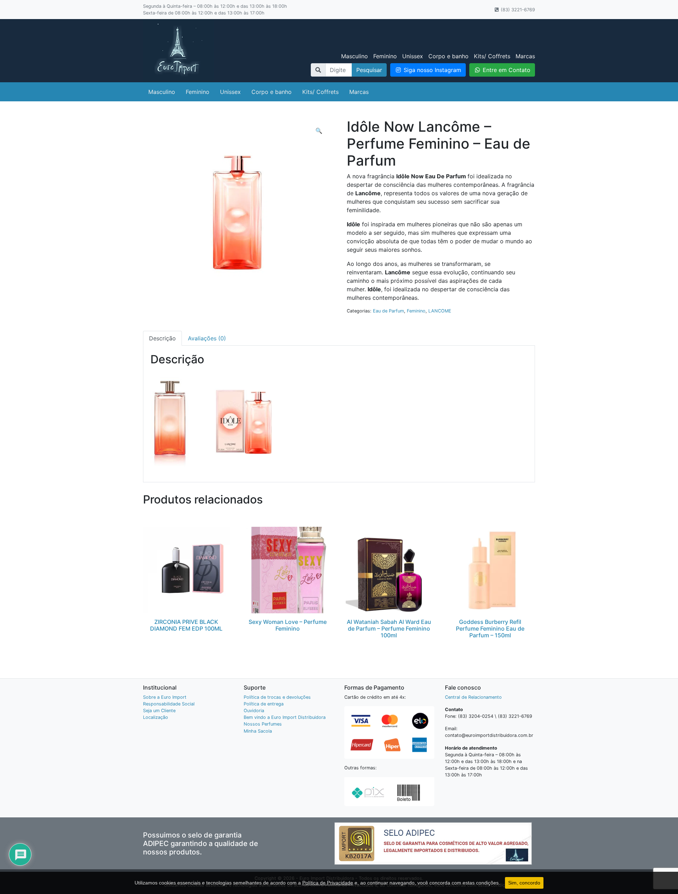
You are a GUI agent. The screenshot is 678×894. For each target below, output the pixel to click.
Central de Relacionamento (473, 697)
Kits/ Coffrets (492, 56)
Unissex (412, 56)
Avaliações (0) (207, 338)
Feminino (385, 56)
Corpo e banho (448, 56)
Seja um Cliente (159, 710)
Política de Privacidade (327, 883)
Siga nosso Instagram (431, 69)
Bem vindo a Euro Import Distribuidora (285, 717)
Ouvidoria (254, 710)
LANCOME (439, 311)
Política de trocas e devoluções (277, 697)
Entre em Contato (505, 69)
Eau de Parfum (388, 311)
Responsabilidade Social (169, 704)
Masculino (354, 56)
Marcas (525, 56)
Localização (155, 717)
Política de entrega (264, 704)
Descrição (162, 338)
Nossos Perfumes (263, 724)
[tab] (162, 338)
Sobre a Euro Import (164, 697)
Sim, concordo (524, 883)
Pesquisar (369, 69)
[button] (319, 130)
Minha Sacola (258, 731)
